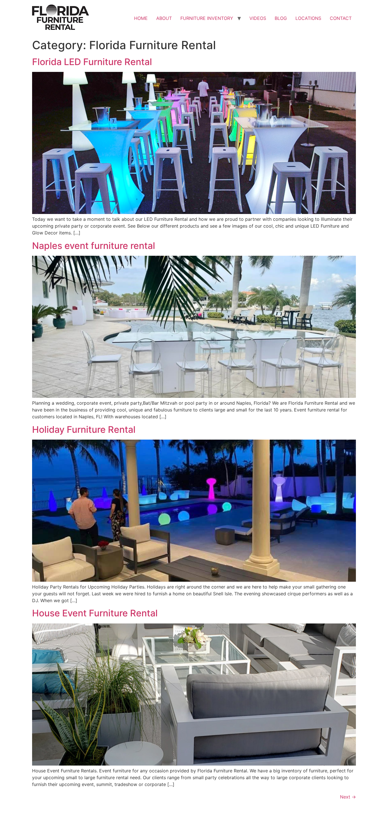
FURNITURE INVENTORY (206, 18)
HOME (141, 18)
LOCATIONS (308, 18)
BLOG (281, 18)
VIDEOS (257, 18)
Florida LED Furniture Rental (92, 61)
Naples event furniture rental (93, 245)
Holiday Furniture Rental (83, 429)
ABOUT (164, 18)
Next (348, 797)
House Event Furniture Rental (95, 613)
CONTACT (341, 18)
